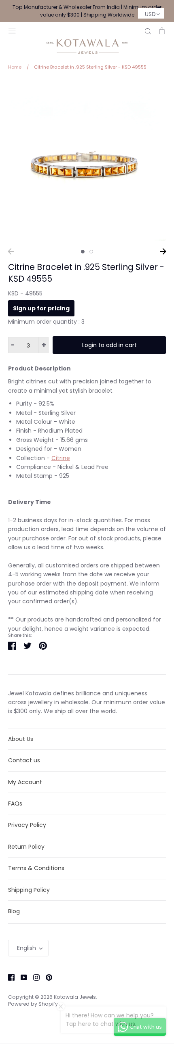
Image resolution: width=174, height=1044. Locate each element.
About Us (20, 739)
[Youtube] (21, 977)
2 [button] (91, 251)
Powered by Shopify (33, 1003)
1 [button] (83, 251)
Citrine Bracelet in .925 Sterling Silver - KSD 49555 (86, 273)
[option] (87, 162)
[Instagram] (33, 977)
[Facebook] (8, 977)
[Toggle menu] (12, 30)
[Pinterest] (46, 977)
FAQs (15, 803)
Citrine (60, 458)
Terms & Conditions (36, 868)
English (26, 948)
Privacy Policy (27, 825)
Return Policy (26, 847)
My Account (25, 782)
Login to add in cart (109, 345)
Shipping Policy (29, 890)
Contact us (24, 760)
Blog (14, 911)
